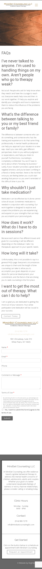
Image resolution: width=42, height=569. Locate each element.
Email (4, 356)
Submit (7, 418)
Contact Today (11, 316)
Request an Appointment (21, 552)
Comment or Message (12, 375)
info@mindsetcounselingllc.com (21, 334)
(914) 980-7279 (21, 331)
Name (5, 347)
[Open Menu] (36, 5)
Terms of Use (8, 392)
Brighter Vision (34, 563)
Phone (4, 366)
